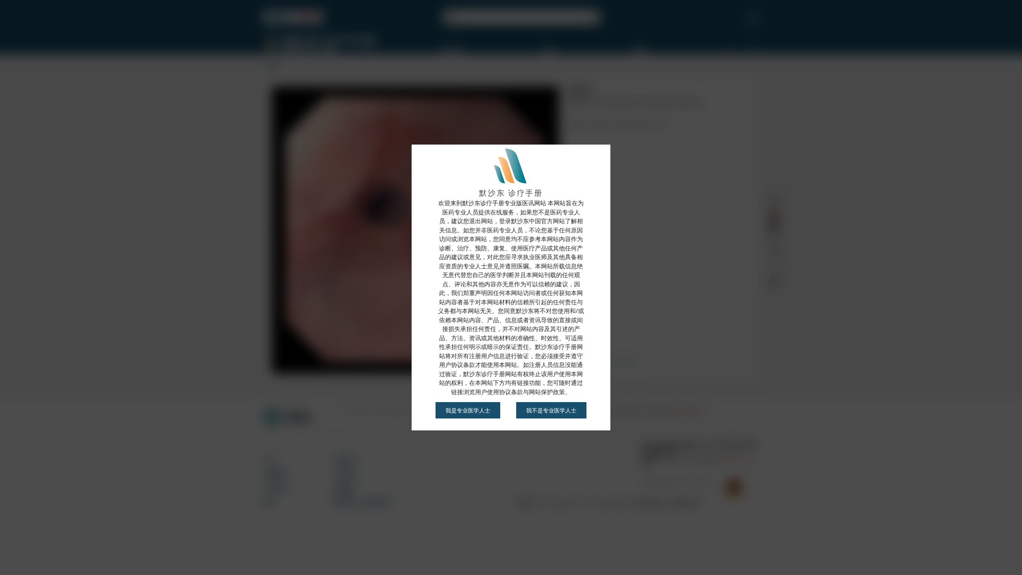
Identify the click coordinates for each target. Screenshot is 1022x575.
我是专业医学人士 (468, 410)
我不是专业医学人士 (551, 410)
